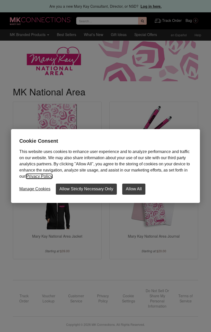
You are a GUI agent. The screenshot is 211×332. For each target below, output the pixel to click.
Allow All (134, 189)
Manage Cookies (34, 189)
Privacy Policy (39, 176)
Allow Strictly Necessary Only (86, 189)
